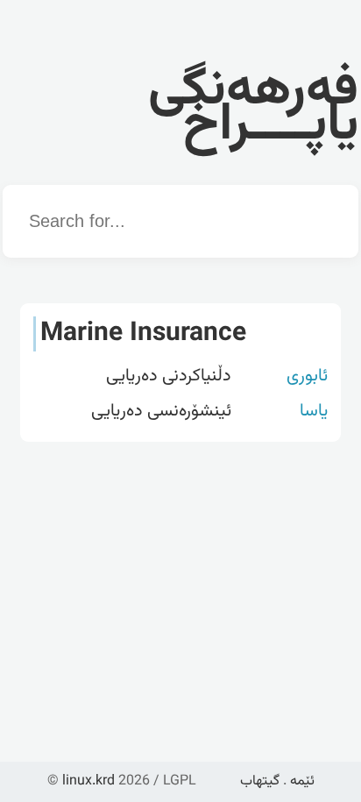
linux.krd (88, 781)
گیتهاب (260, 781)
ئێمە (302, 781)
